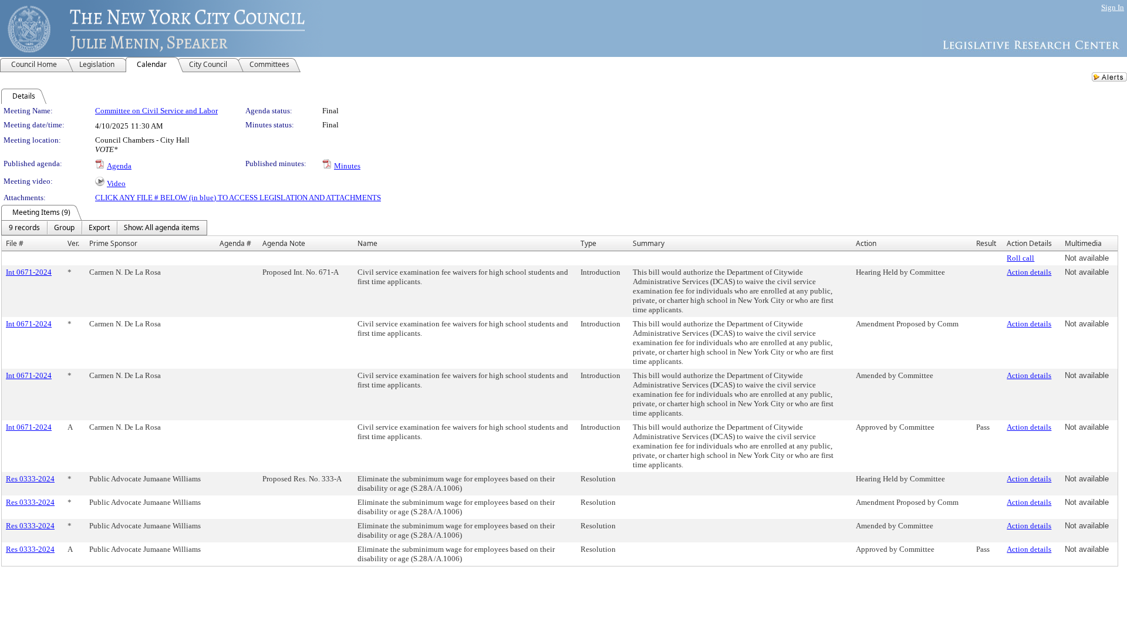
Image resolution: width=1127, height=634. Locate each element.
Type (588, 243)
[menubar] (104, 227)
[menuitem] (24, 228)
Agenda (119, 165)
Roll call (1020, 258)
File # (14, 243)
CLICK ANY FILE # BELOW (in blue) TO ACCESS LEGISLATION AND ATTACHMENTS (238, 197)
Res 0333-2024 (30, 478)
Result (986, 243)
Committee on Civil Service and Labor (156, 110)
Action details (1029, 272)
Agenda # (235, 243)
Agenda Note (283, 243)
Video (116, 183)
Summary (648, 243)
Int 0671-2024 (29, 272)
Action (866, 243)
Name (367, 243)
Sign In (1112, 7)
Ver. (73, 243)
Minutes (347, 165)
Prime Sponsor (113, 243)
